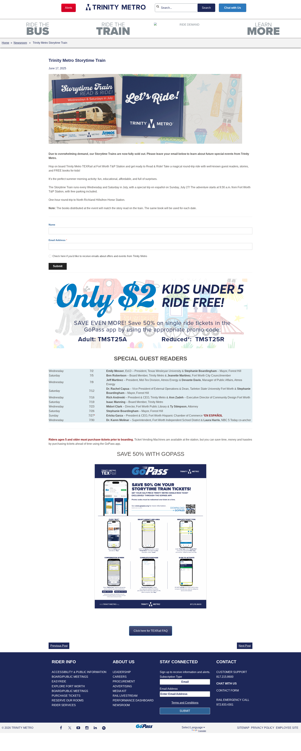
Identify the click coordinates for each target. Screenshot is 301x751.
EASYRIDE (59, 681)
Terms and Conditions (184, 702)
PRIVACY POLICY (262, 727)
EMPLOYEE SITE (287, 727)
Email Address (58, 240)
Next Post (245, 645)
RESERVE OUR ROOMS (68, 700)
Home (5, 42)
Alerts (68, 7)
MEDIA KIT (119, 691)
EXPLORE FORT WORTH (68, 686)
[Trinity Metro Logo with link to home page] (116, 7)
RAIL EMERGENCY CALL (232, 699)
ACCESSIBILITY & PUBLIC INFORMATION (79, 672)
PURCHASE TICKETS (66, 695)
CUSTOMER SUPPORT (231, 672)
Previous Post (59, 645)
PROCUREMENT (124, 681)
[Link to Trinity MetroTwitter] (69, 727)
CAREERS (120, 676)
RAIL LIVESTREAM (125, 695)
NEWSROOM (121, 705)
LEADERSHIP (122, 672)
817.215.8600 (224, 676)
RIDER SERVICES (64, 705)
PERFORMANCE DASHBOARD (133, 700)
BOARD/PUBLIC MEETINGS (70, 676)
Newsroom (20, 42)
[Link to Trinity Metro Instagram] (86, 727)
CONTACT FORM (227, 690)
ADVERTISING (122, 686)
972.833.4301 (224, 704)
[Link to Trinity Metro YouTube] (78, 727)
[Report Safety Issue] (232, 695)
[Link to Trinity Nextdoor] (104, 728)
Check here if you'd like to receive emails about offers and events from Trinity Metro (99, 256)
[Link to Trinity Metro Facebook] (61, 727)
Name (52, 224)
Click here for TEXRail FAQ (151, 630)
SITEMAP (243, 727)
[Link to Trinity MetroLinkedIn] (95, 727)
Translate (202, 731)
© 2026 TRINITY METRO (17, 727)
